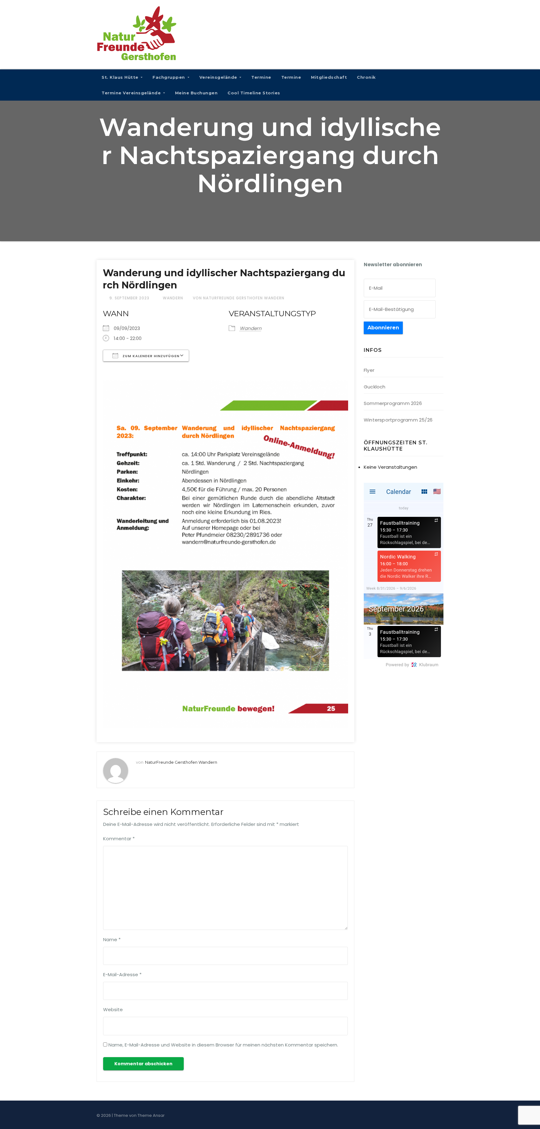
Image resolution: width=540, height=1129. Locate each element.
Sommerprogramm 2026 (393, 403)
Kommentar (119, 838)
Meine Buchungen (196, 92)
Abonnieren (383, 328)
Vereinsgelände (219, 77)
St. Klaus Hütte (121, 77)
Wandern (173, 298)
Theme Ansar (151, 1115)
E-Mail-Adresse (122, 974)
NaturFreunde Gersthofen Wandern (181, 762)
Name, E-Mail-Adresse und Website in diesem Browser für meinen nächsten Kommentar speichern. (223, 1045)
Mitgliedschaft (329, 77)
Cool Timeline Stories (254, 92)
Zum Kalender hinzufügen (150, 355)
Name (112, 939)
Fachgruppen (169, 77)
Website (113, 1009)
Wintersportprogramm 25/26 (398, 420)
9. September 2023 (130, 298)
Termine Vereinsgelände (132, 92)
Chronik (366, 77)
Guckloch (375, 386)
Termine (261, 77)
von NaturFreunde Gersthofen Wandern (238, 298)
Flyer (369, 370)
